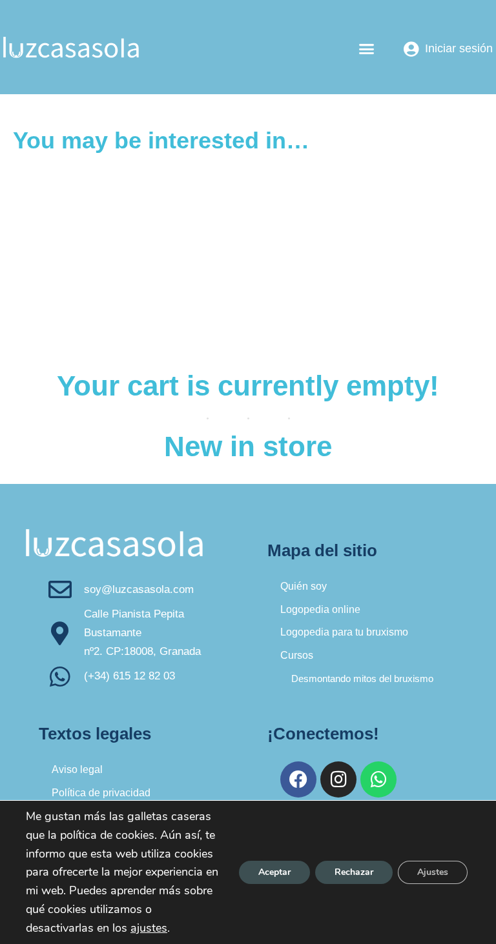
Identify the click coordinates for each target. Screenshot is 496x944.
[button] (367, 49)
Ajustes (432, 872)
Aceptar (274, 872)
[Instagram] (338, 779)
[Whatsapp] (378, 779)
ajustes (148, 928)
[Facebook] (298, 779)
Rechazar (354, 872)
